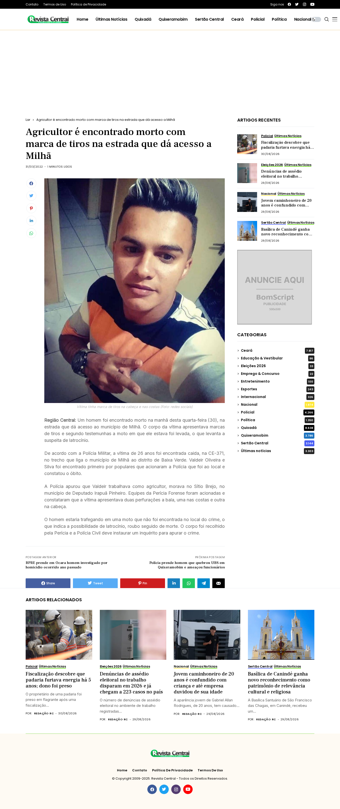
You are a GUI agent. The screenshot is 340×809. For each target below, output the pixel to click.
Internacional (277, 396)
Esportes (277, 389)
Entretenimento (277, 381)
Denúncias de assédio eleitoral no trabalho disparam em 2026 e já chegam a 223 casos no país (287, 178)
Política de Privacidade (172, 770)
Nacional (277, 404)
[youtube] (312, 4)
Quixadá (277, 427)
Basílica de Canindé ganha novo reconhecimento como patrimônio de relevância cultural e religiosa (287, 236)
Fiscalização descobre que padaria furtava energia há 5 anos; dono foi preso (287, 147)
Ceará (277, 350)
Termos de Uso (210, 770)
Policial (277, 412)
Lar (28, 119)
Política (277, 419)
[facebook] (289, 4)
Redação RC (44, 713)
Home (122, 770)
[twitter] (297, 4)
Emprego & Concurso (277, 373)
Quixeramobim (277, 435)
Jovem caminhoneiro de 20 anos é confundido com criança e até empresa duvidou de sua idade (286, 207)
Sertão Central (277, 443)
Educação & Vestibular (277, 358)
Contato (139, 770)
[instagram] (304, 4)
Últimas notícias (277, 450)
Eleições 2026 (277, 365)
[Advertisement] (170, 67)
